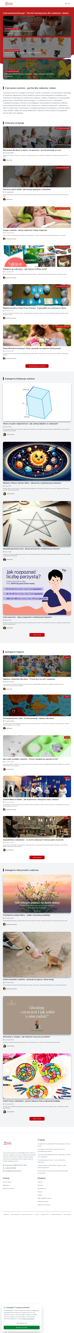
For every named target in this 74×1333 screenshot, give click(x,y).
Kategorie (41, 1178)
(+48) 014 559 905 (10, 1168)
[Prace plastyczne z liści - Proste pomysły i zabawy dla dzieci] (37, 705)
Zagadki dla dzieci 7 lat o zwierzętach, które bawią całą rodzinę (23, 52)
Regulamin (6, 1214)
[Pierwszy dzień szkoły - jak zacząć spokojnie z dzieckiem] (37, 176)
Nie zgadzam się (22, 1323)
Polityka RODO (45, 1214)
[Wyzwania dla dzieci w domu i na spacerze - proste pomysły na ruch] (37, 137)
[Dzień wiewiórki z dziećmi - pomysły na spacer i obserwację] (37, 954)
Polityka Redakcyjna (56, 1214)
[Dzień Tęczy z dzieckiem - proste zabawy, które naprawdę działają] (37, 1076)
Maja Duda (10, 559)
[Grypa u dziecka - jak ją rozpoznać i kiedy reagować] (37, 217)
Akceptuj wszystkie (21, 1327)
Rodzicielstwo (42, 1188)
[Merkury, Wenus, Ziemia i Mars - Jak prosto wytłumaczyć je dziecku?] (37, 461)
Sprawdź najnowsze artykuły (37, 366)
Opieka (40, 1195)
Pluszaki (40, 1185)
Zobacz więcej (37, 635)
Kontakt (37, 1214)
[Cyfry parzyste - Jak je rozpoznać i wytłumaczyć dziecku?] (37, 591)
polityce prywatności (28, 1318)
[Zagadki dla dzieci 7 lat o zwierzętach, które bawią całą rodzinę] (37, 47)
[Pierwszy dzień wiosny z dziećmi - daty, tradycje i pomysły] (37, 69)
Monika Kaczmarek (12, 924)
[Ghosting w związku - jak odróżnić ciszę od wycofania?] (37, 1015)
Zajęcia (40, 1182)
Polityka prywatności (27, 1214)
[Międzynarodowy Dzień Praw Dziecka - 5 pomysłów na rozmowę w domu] (37, 295)
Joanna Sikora (10, 434)
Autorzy (6, 1178)
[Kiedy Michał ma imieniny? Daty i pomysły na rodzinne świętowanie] (37, 335)
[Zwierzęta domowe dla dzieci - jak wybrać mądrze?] (37, 26)
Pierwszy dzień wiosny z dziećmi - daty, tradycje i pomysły (29, 74)
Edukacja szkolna (43, 1201)
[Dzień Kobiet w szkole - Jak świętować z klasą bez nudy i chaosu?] (37, 786)
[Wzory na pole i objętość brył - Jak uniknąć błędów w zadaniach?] (37, 402)
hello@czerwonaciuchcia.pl (13, 1171)
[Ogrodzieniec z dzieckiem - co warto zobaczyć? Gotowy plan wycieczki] (37, 827)
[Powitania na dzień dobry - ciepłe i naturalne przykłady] (37, 894)
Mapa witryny (67, 1214)
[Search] (69, 3)
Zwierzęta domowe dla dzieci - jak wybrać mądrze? (19, 31)
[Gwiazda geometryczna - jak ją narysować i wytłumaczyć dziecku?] (37, 523)
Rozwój (40, 1192)
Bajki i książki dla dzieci (44, 1198)
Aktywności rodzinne (44, 1205)
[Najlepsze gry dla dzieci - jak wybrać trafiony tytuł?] (37, 256)
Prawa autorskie (15, 1214)
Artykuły (41, 1140)
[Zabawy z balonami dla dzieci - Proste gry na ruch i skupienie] (37, 666)
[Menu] (66, 3)
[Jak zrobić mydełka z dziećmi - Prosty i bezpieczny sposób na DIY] (37, 746)
